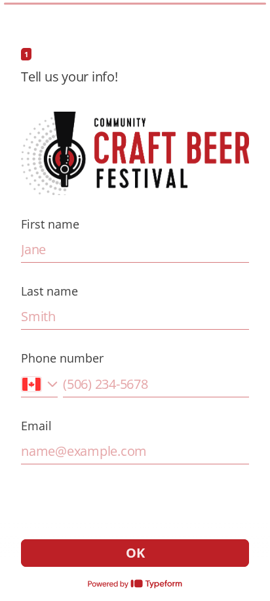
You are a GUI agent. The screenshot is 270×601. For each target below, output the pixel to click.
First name (50, 224)
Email (36, 426)
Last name (49, 291)
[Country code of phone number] (39, 384)
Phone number (62, 358)
